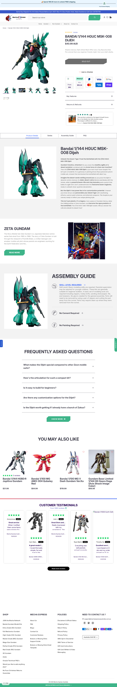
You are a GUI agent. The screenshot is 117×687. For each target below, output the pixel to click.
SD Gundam (7, 653)
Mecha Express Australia (61, 682)
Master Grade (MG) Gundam (13, 639)
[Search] (94, 17)
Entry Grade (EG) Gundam (12, 628)
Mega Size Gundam (10, 642)
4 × (79, 84)
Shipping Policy (63, 624)
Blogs (32, 628)
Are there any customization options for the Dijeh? (49, 397)
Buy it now (86, 68)
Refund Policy (62, 631)
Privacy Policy (62, 635)
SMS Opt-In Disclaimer (65, 639)
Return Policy (62, 628)
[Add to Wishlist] (26, 452)
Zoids (5, 657)
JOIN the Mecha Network (11, 620)
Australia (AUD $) (90, 637)
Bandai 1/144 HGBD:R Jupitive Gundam (14, 480)
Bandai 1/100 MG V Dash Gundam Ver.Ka (72, 480)
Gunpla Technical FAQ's (11, 660)
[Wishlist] (107, 17)
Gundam (46, 24)
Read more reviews (58, 569)
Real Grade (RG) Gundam (11, 649)
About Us (66, 24)
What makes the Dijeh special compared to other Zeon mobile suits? (55, 366)
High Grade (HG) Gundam (12, 635)
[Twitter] (88, 623)
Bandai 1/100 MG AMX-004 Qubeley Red (42, 481)
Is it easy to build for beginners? (39, 387)
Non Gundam (56, 24)
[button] (58, 685)
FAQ (31, 624)
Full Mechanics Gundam (11, 631)
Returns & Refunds (74, 105)
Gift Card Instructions (65, 646)
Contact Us (74, 24)
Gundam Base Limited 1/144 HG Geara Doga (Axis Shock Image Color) (100, 482)
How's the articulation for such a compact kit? (47, 378)
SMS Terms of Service (65, 642)
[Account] (104, 17)
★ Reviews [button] (115, 344)
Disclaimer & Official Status (67, 620)
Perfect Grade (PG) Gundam (12, 646)
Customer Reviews (36, 635)
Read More (14, 252)
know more (57, 419)
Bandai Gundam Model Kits (12, 624)
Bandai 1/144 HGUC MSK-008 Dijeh (18, 28)
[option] (30, 57)
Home (40, 24)
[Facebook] (84, 623)
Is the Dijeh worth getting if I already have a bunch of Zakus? (54, 407)
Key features (72, 96)
